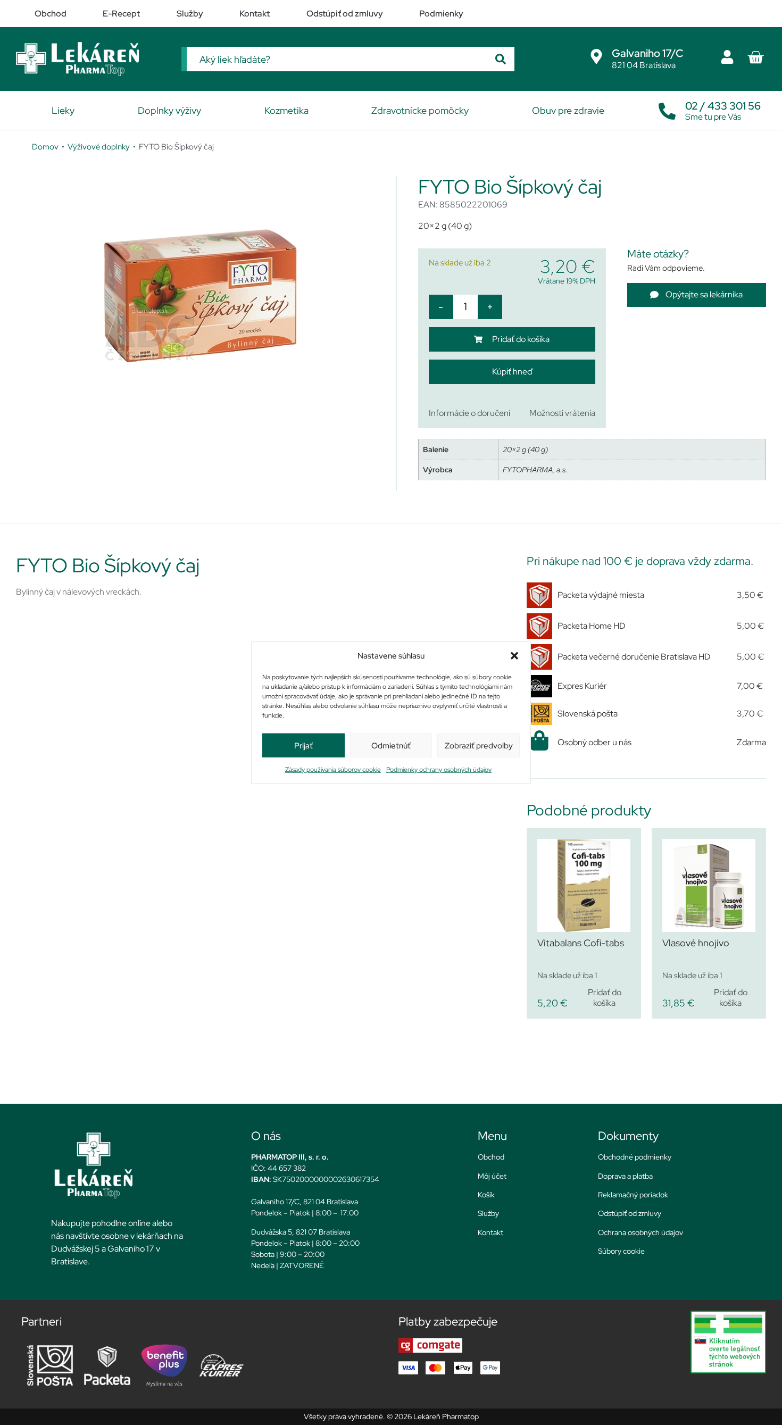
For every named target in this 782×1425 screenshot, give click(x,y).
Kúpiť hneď (512, 371)
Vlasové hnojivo (695, 943)
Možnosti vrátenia (562, 413)
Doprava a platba (625, 1176)
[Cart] (755, 57)
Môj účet (492, 1176)
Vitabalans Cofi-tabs (580, 943)
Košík (486, 1194)
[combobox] (337, 59)
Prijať (303, 745)
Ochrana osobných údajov (640, 1232)
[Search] (500, 59)
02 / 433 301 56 (723, 106)
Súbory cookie (621, 1251)
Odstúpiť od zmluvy (629, 1213)
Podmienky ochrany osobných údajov (439, 769)
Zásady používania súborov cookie (333, 769)
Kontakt (490, 1232)
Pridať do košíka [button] (604, 997)
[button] (514, 656)
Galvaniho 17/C (647, 53)
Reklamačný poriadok (633, 1194)
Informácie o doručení (469, 413)
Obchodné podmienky (634, 1157)
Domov (45, 146)
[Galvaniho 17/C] (596, 56)
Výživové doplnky (99, 146)
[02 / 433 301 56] (667, 108)
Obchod (491, 1157)
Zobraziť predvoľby (479, 745)
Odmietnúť (391, 745)
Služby (488, 1213)
